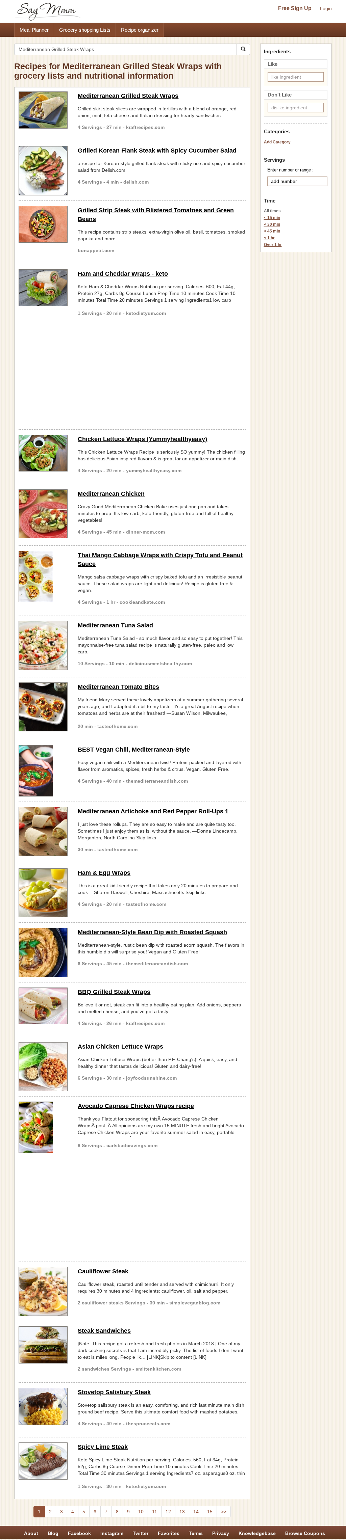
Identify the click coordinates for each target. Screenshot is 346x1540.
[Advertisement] (132, 377)
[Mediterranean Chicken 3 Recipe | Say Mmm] (43, 513)
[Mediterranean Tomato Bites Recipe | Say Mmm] (43, 706)
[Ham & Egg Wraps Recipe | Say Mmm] (43, 892)
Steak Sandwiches (104, 1330)
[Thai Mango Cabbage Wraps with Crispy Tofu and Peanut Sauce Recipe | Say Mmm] (43, 576)
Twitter (140, 1533)
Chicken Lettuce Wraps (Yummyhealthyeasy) (142, 439)
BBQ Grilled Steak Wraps (114, 992)
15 (210, 1511)
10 (141, 1511)
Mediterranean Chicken (111, 493)
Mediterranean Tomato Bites (118, 686)
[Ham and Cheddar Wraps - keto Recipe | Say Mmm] (43, 287)
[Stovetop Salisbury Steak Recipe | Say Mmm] (43, 1406)
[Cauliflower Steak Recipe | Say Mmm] (43, 1291)
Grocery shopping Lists (84, 30)
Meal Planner (34, 30)
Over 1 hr (273, 244)
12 (168, 1511)
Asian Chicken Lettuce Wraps (120, 1046)
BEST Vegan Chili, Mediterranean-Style (134, 749)
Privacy (220, 1533)
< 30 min (272, 224)
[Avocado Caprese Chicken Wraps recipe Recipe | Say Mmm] (43, 1127)
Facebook (79, 1533)
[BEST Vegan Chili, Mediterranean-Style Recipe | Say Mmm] (43, 770)
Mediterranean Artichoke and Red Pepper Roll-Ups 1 (153, 811)
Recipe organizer (139, 30)
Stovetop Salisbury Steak (114, 1392)
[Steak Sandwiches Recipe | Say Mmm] (43, 1344)
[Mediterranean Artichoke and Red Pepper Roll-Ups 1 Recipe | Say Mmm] (43, 831)
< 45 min (272, 231)
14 (196, 1511)
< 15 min (272, 217)
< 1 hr (269, 238)
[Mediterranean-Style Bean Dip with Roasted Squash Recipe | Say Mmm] (43, 952)
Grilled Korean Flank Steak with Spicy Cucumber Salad (157, 150)
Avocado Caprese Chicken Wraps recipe (136, 1106)
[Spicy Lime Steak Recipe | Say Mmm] (43, 1461)
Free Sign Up (295, 8)
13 (182, 1511)
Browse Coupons (305, 1533)
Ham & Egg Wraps (104, 872)
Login (326, 8)
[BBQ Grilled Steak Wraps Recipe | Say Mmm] (43, 1006)
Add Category (277, 142)
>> (223, 1511)
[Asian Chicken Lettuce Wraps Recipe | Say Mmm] (43, 1066)
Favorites (168, 1533)
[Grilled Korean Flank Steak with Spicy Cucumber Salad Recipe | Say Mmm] (43, 170)
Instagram (111, 1533)
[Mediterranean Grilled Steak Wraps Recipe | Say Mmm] (43, 110)
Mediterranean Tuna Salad (115, 625)
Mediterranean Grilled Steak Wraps (128, 95)
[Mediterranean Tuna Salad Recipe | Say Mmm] (43, 645)
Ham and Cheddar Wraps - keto (123, 273)
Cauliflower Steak (103, 1271)
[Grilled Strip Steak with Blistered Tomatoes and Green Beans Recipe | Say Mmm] (43, 224)
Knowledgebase (257, 1533)
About (31, 1533)
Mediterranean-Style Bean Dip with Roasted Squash (152, 932)
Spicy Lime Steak (103, 1446)
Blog (53, 1533)
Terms (196, 1533)
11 (154, 1511)
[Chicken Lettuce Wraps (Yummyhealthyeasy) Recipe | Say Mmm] (43, 453)
